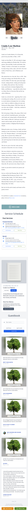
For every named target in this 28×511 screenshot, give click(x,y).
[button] (14, 346)
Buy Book (14, 290)
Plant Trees (20, 230)
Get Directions (8, 230)
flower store (12, 198)
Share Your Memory (8, 308)
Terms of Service (18, 505)
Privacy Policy (10, 505)
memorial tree (17, 195)
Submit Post (14, 331)
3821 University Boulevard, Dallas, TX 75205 (14, 227)
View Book (6, 290)
